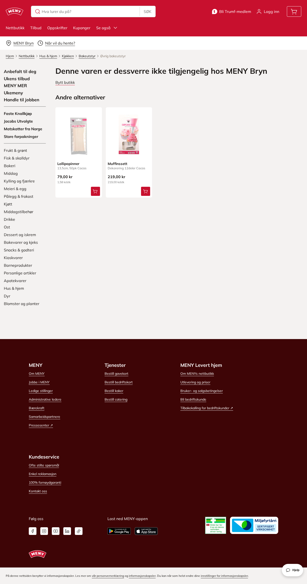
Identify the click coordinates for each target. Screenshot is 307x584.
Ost (7, 227)
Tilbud (35, 27)
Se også (103, 27)
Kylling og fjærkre (19, 181)
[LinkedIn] (67, 531)
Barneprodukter (18, 265)
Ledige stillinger (41, 391)
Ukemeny (13, 93)
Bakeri (9, 165)
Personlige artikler (20, 273)
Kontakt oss (38, 491)
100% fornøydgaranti (45, 482)
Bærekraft (36, 408)
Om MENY (37, 373)
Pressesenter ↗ (41, 425)
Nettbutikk (15, 27)
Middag (11, 173)
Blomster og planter (21, 303)
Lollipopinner (68, 163)
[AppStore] (146, 531)
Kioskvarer (13, 257)
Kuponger (81, 27)
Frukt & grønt (15, 150)
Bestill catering (116, 399)
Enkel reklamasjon (42, 474)
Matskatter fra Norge (23, 128)
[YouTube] (55, 531)
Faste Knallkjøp (18, 113)
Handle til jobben (21, 99)
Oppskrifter (57, 27)
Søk (147, 11)
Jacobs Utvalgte (18, 121)
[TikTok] (79, 531)
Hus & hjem (14, 288)
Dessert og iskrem (20, 234)
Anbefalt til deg (20, 71)
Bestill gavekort (116, 373)
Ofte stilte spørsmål (44, 465)
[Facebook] (32, 531)
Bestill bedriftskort (119, 382)
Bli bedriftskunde (193, 399)
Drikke (9, 219)
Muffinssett (117, 163)
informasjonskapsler (142, 576)
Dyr (7, 296)
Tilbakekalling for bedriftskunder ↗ (206, 408)
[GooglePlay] (119, 531)
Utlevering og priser (195, 382)
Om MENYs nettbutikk (197, 373)
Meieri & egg (15, 188)
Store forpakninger (21, 136)
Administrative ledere (45, 399)
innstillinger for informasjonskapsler (224, 576)
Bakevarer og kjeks (21, 242)
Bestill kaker (114, 391)
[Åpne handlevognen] (294, 11)
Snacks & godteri (19, 250)
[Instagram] (44, 531)
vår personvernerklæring (108, 576)
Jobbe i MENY (39, 382)
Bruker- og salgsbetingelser (201, 391)
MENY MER (15, 85)
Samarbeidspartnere (44, 416)
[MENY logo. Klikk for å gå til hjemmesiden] (14, 11)
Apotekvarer (15, 280)
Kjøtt (8, 204)
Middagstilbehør (18, 211)
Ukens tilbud (17, 78)
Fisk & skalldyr (17, 158)
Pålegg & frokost (18, 196)
